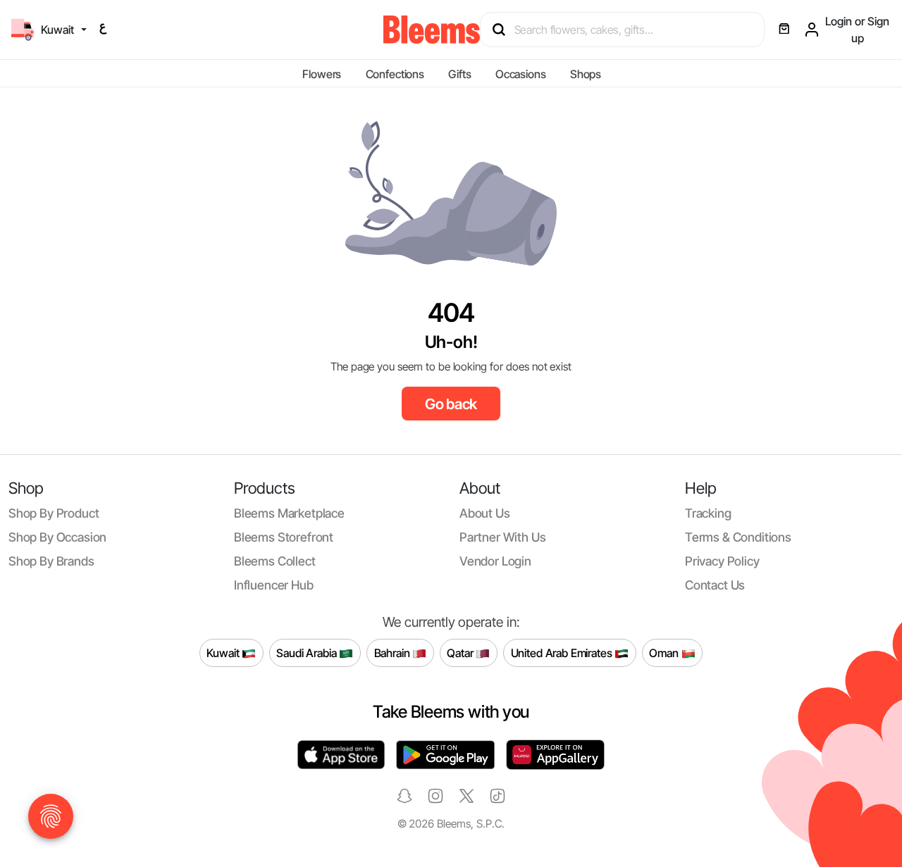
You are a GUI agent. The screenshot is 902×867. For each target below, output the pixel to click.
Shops (585, 74)
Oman (665, 652)
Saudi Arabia (307, 652)
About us (484, 513)
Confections (395, 74)
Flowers (321, 74)
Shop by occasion (57, 537)
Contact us (715, 585)
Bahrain (393, 652)
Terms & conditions (738, 537)
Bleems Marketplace (289, 513)
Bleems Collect (275, 561)
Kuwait (224, 652)
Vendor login (495, 561)
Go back (451, 404)
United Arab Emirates (563, 652)
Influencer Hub (274, 585)
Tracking (708, 513)
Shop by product (53, 513)
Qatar (461, 652)
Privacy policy (722, 561)
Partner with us (502, 537)
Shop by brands (51, 561)
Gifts (459, 74)
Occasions (520, 74)
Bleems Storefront (283, 537)
